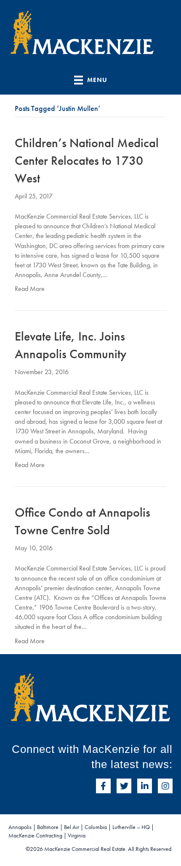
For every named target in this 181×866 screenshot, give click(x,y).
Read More (30, 288)
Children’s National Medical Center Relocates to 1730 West (87, 160)
